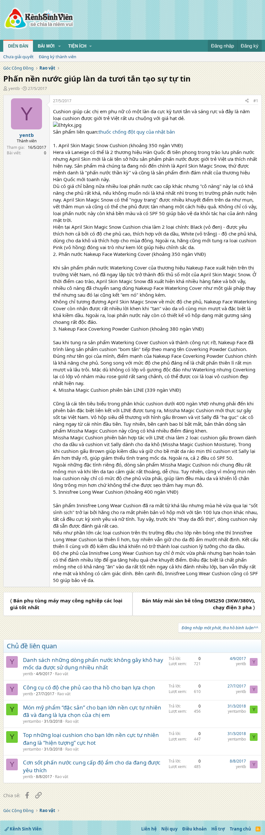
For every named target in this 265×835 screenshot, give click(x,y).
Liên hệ (149, 829)
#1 (255, 101)
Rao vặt (61, 673)
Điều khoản (194, 829)
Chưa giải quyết (18, 57)
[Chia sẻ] (247, 101)
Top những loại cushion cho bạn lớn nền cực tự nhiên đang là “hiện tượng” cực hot (91, 738)
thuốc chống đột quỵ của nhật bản (137, 131)
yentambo (32, 721)
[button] (59, 46)
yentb (14, 88)
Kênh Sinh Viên (25, 829)
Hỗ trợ (218, 829)
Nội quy (169, 829)
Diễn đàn (18, 46)
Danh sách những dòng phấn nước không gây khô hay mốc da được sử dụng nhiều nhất (93, 663)
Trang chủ (240, 829)
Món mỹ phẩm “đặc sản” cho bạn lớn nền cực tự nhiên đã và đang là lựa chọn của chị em (92, 711)
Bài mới (46, 46)
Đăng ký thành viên (57, 57)
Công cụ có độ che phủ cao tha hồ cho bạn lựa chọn (89, 687)
